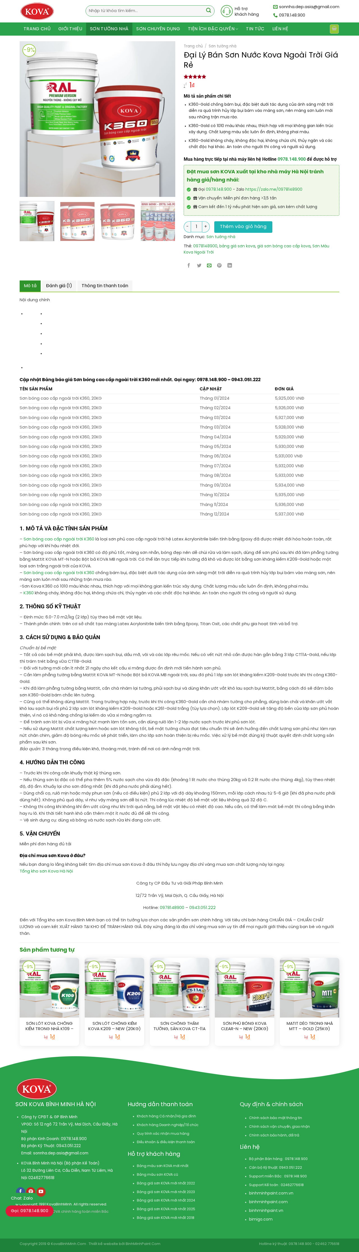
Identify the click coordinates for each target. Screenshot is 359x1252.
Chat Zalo (22, 1198)
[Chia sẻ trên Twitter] (199, 265)
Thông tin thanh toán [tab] (105, 286)
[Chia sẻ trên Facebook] (189, 265)
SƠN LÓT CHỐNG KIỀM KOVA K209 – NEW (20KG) (114, 1026)
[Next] (154, 119)
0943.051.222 (202, 908)
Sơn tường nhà (109, 29)
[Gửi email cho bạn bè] (209, 265)
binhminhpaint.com (268, 1193)
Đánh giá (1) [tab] (59, 286)
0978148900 (205, 246)
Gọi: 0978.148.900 (29, 1211)
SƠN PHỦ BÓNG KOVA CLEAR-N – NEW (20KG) (244, 1026)
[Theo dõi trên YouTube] (41, 1192)
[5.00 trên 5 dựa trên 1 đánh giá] (261, 76)
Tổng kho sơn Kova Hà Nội (46, 871)
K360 (29, 593)
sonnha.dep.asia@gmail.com (60, 1153)
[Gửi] (208, 11)
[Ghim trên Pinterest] (219, 265)
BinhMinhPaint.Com (143, 1244)
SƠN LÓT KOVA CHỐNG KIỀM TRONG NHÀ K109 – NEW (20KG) (49, 1026)
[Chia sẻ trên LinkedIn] (229, 265)
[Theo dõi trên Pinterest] (30, 1192)
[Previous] (20, 119)
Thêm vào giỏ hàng (243, 226)
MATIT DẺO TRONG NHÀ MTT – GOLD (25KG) (310, 1026)
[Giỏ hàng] (334, 28)
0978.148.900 (292, 159)
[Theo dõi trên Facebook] (20, 1192)
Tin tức (255, 29)
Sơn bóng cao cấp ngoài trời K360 (59, 539)
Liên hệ (280, 29)
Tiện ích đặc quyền (211, 29)
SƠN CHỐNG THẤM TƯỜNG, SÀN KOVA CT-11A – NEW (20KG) (179, 1026)
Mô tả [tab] (30, 286)
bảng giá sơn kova (237, 246)
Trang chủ (37, 29)
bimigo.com (261, 1220)
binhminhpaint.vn (266, 1211)
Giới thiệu (70, 29)
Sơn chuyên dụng (158, 29)
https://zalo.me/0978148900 (273, 190)
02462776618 (41, 1178)
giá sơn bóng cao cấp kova (283, 246)
